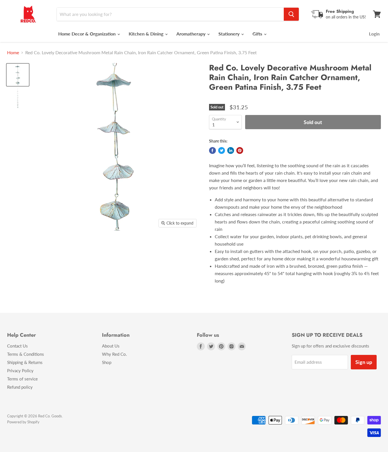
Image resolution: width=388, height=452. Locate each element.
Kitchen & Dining (146, 33)
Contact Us (17, 345)
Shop (106, 362)
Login (374, 33)
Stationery (229, 33)
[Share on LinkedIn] (230, 150)
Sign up (363, 362)
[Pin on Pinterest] (239, 150)
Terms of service (22, 378)
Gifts (258, 33)
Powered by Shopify (23, 422)
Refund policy (20, 387)
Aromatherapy (191, 33)
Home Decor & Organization (87, 33)
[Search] (291, 14)
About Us (111, 345)
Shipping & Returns (25, 362)
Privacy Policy (20, 370)
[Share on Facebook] (212, 150)
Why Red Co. (114, 354)
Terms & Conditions (25, 354)
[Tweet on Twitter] (221, 150)
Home (13, 52)
